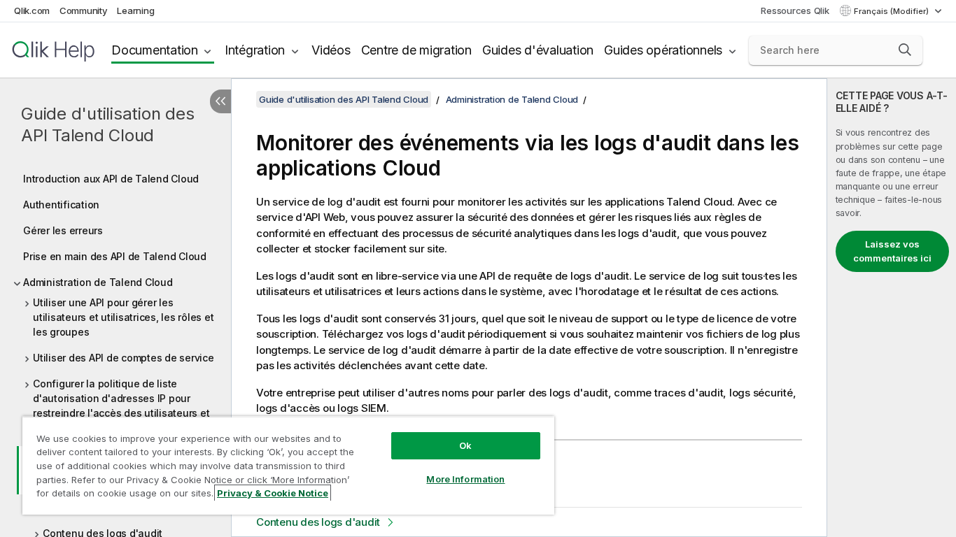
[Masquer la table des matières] (220, 101)
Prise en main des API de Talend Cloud (114, 256)
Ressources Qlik (795, 10)
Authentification (61, 204)
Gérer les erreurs (63, 230)
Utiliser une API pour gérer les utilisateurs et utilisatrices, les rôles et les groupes (123, 317)
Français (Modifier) (892, 11)
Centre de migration (416, 50)
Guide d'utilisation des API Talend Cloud (107, 124)
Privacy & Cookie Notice (272, 493)
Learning (135, 10)
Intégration (255, 50)
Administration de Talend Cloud (98, 282)
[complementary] (891, 307)
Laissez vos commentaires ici (892, 251)
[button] (904, 50)
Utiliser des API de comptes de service (123, 358)
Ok (465, 445)
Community (83, 10)
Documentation (154, 50)
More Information (465, 479)
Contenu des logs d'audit (318, 522)
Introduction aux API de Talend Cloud (111, 179)
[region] (288, 465)
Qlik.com (32, 10)
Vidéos (331, 50)
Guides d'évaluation (537, 50)
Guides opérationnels (663, 50)
